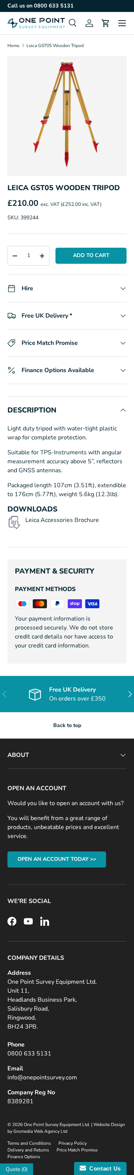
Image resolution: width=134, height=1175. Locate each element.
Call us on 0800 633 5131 (40, 5)
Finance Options (23, 1157)
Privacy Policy (72, 1143)
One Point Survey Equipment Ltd (56, 1125)
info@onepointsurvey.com (42, 1077)
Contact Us (103, 1168)
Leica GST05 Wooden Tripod (55, 45)
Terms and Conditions (29, 1143)
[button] (106, 23)
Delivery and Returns (28, 1150)
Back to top (67, 725)
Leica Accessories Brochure (62, 520)
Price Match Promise (77, 1150)
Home (13, 45)
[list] (67, 116)
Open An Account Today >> (56, 859)
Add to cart (91, 255)
